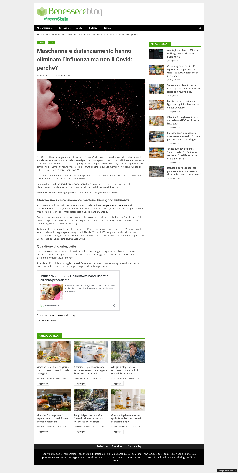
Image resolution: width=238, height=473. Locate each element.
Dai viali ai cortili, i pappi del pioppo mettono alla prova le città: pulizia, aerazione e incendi (184, 171)
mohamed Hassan (54, 315)
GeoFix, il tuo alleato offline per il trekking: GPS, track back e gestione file (184, 53)
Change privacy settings (227, 470)
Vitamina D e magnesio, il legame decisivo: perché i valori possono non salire (53, 418)
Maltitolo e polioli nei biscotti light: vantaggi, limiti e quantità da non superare (183, 104)
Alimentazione (44, 27)
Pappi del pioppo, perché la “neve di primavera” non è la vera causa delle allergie (88, 418)
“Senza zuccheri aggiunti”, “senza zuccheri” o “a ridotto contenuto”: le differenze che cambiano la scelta (182, 153)
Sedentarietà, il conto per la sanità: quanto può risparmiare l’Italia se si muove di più (183, 88)
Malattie (41, 42)
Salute (79, 27)
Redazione (102, 446)
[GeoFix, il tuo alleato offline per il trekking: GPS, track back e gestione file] (156, 54)
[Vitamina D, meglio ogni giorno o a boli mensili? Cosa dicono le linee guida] (54, 352)
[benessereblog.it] (69, 13)
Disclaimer (117, 446)
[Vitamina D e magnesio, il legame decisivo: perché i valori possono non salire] (54, 400)
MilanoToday (49, 320)
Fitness (107, 27)
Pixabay (71, 315)
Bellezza (93, 27)
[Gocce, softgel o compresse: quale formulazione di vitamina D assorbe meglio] (128, 400)
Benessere (63, 27)
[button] (200, 28)
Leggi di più (43, 383)
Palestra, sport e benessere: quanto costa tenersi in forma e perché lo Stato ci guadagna (183, 136)
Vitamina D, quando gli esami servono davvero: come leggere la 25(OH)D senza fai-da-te (90, 370)
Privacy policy (134, 446)
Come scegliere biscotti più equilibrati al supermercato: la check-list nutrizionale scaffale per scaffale (182, 71)
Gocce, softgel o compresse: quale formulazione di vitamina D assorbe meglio (127, 418)
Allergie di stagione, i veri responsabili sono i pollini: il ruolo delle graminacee (125, 370)
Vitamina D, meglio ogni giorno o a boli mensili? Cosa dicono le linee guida (53, 370)
